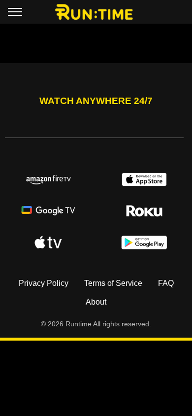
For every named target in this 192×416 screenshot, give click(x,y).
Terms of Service (113, 283)
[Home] (96, 12)
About (96, 302)
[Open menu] (15, 14)
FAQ (166, 283)
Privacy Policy (43, 283)
